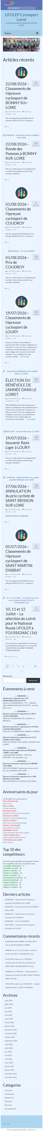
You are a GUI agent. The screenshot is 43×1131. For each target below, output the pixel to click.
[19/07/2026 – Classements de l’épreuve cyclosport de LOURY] (21, 302)
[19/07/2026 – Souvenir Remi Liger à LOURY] (21, 431)
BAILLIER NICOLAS (10, 801)
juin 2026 (8, 1008)
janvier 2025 (9, 1070)
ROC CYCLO (7, 803)
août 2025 (8, 1044)
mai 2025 (8, 1055)
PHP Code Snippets (12, 1130)
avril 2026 (8, 1015)
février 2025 (9, 1066)
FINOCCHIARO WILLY (11, 835)
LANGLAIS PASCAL (10, 885)
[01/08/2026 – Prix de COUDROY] (21, 251)
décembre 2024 (11, 1074)
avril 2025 (8, 1059)
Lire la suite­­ (25, 357)
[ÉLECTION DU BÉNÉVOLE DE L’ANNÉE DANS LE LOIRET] (21, 372)
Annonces (8, 164)
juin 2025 (8, 1052)
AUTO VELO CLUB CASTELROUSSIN (14, 823)
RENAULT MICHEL (10, 871)
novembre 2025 (11, 1033)
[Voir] (7, 708)
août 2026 (8, 1001)
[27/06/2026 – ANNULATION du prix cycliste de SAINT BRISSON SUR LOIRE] (21, 479)
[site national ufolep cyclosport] (11, 3)
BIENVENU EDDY (9, 811)
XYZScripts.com (31, 1130)
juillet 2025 (9, 1048)
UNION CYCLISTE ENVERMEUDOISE (14, 818)
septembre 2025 (11, 1041)
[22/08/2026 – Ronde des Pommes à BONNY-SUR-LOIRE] (21, 136)
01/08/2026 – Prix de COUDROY (17, 921)
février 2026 (9, 1022)
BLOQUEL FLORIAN (11, 816)
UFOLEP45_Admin (14, 111)
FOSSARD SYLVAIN (10, 868)
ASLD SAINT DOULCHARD (11, 828)
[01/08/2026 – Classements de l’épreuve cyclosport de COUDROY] (21, 193)
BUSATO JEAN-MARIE (11, 825)
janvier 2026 (9, 1026)
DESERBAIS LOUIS (10, 830)
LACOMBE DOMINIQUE (12, 866)
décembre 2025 (11, 1030)
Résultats (8, 114)
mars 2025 (9, 1063)
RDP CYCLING (7, 842)
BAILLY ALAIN (8, 806)
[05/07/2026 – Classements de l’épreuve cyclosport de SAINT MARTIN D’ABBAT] (21, 535)
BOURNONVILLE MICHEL (13, 878)
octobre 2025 (10, 1037)
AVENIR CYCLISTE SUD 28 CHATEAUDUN (16, 813)
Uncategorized (9, 401)
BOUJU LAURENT (10, 821)
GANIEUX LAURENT (11, 873)
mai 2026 (8, 1011)
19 (35, 666)
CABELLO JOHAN (10, 875)
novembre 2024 (11, 1077)
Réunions (8, 1105)
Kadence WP (6, 1124)
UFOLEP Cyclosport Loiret (21, 17)
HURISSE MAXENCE (11, 880)
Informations (9, 1094)
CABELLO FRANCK (10, 887)
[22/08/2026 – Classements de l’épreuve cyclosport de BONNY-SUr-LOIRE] (21, 72)
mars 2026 (9, 1019)
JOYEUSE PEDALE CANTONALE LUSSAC (16, 832)
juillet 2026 (9, 1004)
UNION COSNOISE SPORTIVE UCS (14, 837)
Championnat (10, 656)
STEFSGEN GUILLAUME (12, 840)
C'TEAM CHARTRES (9, 808)
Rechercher (7, 676)
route (7, 126)
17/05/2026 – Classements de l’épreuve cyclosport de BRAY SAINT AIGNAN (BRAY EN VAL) (20, 962)
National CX (9, 1098)
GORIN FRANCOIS (10, 882)
